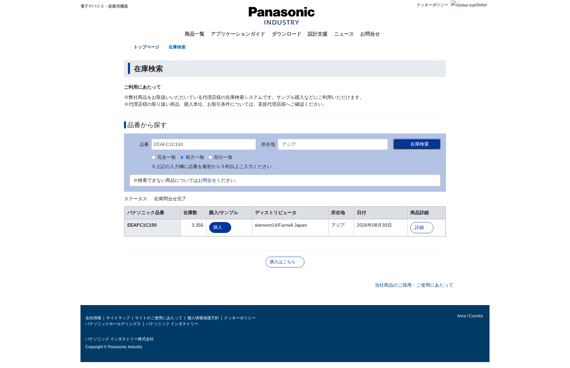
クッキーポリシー (432, 5)
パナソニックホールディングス (113, 324)
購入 (217, 227)
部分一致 (223, 157)
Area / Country (470, 316)
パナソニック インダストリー (172, 324)
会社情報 (93, 318)
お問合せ (370, 34)
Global (481, 5)
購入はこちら (283, 261)
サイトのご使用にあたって (158, 318)
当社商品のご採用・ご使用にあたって (414, 285)
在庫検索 (177, 46)
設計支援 (318, 34)
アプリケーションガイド (238, 34)
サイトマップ (118, 318)
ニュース (344, 34)
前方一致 (195, 157)
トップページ (146, 46)
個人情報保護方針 (203, 318)
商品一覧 (195, 34)
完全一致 (166, 157)
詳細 (419, 227)
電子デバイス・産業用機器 (104, 6)
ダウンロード (286, 34)
